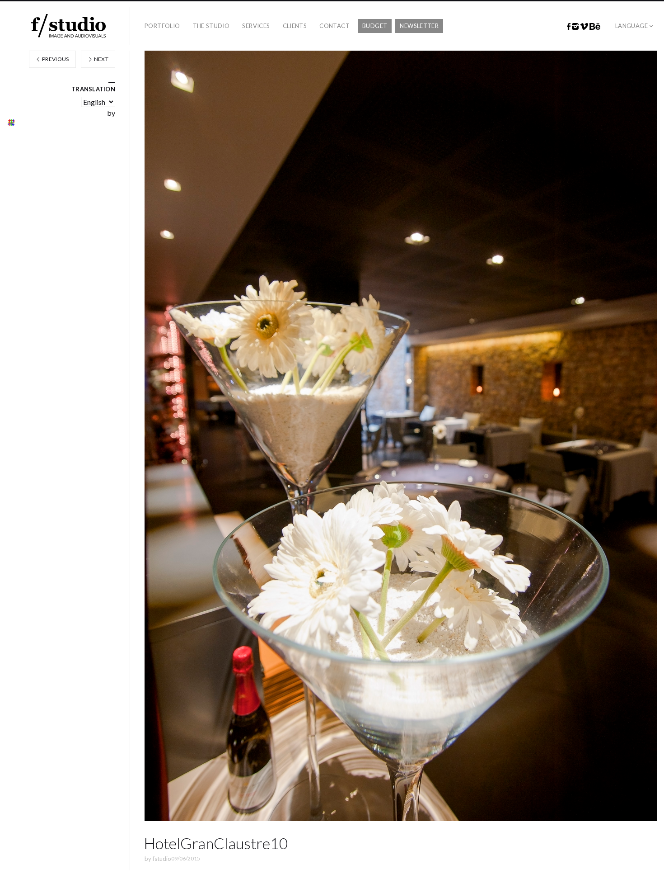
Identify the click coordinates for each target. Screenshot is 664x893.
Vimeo (584, 27)
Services (256, 25)
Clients (295, 25)
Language (631, 25)
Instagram (575, 27)
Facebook (568, 27)
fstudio (162, 858)
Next (100, 59)
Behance (594, 27)
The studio (211, 25)
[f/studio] (68, 26)
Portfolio (162, 25)
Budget (374, 25)
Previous (55, 59)
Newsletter (419, 25)
